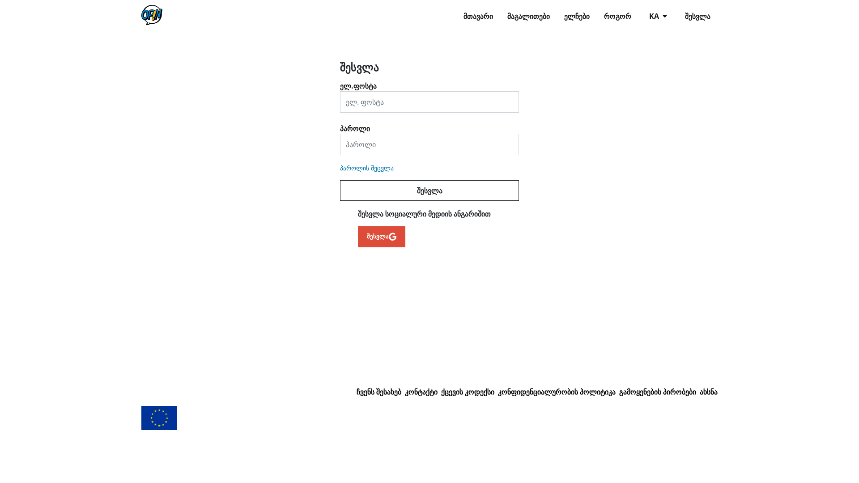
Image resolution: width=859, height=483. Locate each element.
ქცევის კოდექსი (467, 392)
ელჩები (577, 16)
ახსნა (709, 392)
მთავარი (478, 16)
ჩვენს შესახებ (379, 392)
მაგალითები (528, 16)
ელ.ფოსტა (358, 83)
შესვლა (697, 16)
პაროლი (355, 125)
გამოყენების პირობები (657, 392)
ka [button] (655, 16)
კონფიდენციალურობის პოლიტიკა (557, 392)
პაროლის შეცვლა (367, 168)
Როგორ (617, 16)
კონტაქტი (421, 392)
